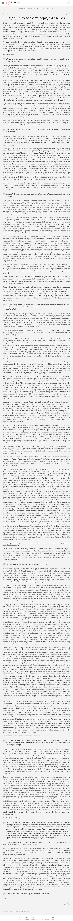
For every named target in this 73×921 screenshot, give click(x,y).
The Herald (41, 8)
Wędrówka (50, 8)
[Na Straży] (10, 2)
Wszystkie (22, 8)
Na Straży (31, 8)
